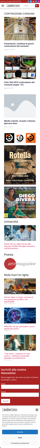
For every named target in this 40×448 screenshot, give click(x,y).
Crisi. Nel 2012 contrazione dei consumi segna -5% (19, 83)
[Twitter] (31, 1)
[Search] (37, 5)
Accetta (20, 432)
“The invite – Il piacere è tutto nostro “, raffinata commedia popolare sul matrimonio (17, 356)
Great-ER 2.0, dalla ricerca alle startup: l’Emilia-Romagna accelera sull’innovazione (19, 246)
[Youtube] (33, 1)
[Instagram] (39, 1)
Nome (3, 392)
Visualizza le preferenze (20, 443)
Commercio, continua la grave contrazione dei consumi (19, 44)
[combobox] (28, 5)
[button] (37, 410)
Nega (20, 438)
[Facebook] (28, 1)
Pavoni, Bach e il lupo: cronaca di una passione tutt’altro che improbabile (18, 299)
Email (3, 384)
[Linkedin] (36, 1)
